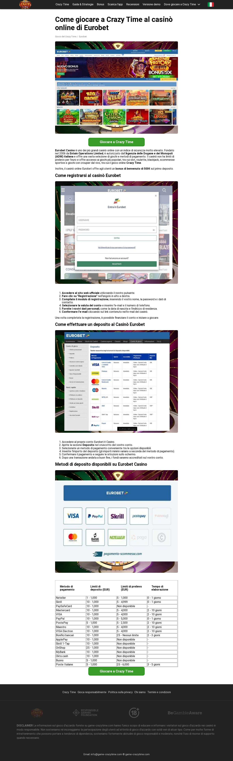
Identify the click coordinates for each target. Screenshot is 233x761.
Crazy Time (62, 4)
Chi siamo (140, 692)
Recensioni (132, 4)
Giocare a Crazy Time (116, 142)
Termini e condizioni (159, 692)
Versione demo (152, 4)
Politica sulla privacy (120, 692)
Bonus (100, 4)
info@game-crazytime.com (106, 754)
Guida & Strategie (82, 4)
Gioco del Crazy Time (65, 36)
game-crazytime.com (137, 754)
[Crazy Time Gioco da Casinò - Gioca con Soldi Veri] (25, 4)
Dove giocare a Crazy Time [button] (180, 4)
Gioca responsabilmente (92, 692)
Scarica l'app (115, 4)
